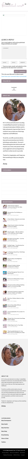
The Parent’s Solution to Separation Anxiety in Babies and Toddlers (15, 292)
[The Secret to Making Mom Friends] (5, 280)
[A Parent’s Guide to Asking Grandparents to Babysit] (5, 266)
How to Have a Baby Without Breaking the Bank (14, 305)
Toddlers (5, 196)
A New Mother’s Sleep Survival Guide (16, 219)
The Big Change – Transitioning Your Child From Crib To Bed (15, 246)
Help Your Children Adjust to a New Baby (15, 299)
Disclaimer (22, 452)
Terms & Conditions (14, 452)
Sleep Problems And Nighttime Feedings (14, 259)
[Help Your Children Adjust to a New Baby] (5, 299)
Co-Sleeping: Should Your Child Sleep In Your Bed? (16, 252)
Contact (23, 455)
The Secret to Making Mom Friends (15, 278)
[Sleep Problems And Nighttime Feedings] (5, 260)
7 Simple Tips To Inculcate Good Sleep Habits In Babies (16, 319)
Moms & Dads (6, 192)
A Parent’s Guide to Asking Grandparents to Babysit (13, 266)
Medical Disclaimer (7, 455)
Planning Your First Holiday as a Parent (14, 213)
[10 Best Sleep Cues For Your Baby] (5, 326)
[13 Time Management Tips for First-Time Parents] (5, 273)
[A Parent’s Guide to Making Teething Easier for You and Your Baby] (5, 286)
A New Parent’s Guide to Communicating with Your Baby (14, 206)
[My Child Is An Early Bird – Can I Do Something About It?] (5, 239)
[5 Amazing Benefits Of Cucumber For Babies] (5, 313)
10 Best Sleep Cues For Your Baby (15, 325)
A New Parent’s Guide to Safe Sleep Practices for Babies (15, 225)
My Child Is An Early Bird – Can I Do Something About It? (15, 239)
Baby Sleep (5, 185)
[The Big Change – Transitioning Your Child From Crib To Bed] (5, 246)
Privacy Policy (5, 452)
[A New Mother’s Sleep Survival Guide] (5, 220)
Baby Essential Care (11, 450)
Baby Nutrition (7, 181)
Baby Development (8, 173)
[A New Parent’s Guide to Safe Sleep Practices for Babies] (5, 226)
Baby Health (6, 177)
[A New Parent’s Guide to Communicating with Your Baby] (5, 207)
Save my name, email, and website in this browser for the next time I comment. (13, 66)
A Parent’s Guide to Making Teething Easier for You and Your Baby (15, 285)
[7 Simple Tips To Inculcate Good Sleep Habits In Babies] (5, 319)
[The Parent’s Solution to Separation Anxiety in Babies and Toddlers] (5, 292)
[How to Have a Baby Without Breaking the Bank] (5, 306)
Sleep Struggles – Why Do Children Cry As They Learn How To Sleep (15, 232)
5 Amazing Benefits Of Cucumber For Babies (16, 312)
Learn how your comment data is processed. (14, 76)
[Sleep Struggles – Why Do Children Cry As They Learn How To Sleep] (5, 233)
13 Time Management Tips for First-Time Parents (15, 272)
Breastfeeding (6, 188)
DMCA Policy (16, 455)
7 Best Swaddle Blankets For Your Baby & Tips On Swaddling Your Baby (16, 331)
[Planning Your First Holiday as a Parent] (5, 213)
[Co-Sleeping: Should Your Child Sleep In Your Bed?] (5, 253)
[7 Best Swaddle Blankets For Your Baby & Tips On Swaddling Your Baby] (5, 332)
